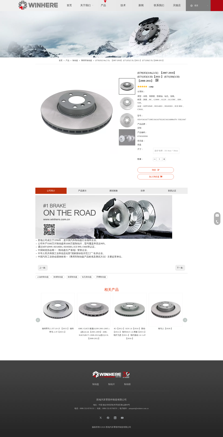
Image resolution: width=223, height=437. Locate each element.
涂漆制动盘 (58, 277)
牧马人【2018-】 (165, 329)
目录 (143, 191)
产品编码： (142, 132)
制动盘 (95, 384)
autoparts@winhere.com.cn (139, 408)
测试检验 (113, 191)
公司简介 (51, 191)
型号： (140, 116)
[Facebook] (108, 418)
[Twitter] (101, 418)
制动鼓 (127, 384)
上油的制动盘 (43, 277)
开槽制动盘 (101, 277)
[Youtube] (122, 418)
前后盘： (141, 141)
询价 (154, 170)
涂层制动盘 (72, 277)
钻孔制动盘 (87, 277)
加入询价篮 (154, 177)
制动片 (111, 384)
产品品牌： (142, 124)
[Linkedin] (115, 418)
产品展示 (82, 191)
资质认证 (172, 191)
